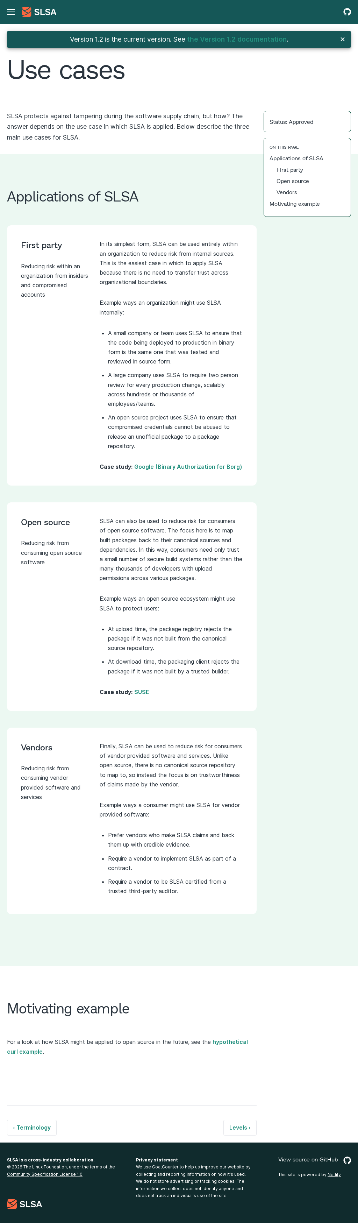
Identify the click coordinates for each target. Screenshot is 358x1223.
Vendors (287, 192)
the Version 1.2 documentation (237, 39)
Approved (301, 121)
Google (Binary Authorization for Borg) (188, 466)
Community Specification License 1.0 (45, 1174)
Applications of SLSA (296, 158)
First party (290, 169)
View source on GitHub (308, 1159)
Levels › (240, 1127)
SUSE (141, 691)
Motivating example (295, 203)
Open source (293, 180)
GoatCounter (165, 1166)
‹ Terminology (32, 1127)
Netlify (334, 1174)
